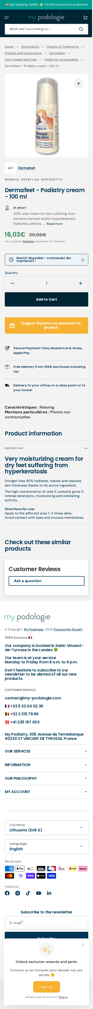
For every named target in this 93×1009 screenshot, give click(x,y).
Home (9, 47)
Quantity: (11, 266)
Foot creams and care (21, 59)
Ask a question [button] (27, 582)
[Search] (75, 29)
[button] (6, 17)
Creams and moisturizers (30, 53)
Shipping (28, 234)
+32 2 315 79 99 (24, 720)
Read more (55, 217)
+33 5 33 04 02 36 (26, 712)
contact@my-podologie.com (33, 704)
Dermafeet (65, 53)
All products (30, 47)
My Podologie (33, 631)
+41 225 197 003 (24, 728)
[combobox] (43, 29)
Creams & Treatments (63, 47)
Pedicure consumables (62, 59)
